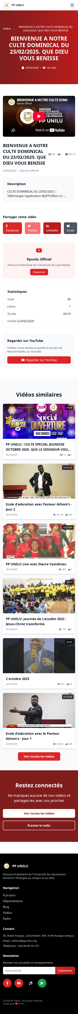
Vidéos (7, 28)
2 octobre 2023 (17, 678)
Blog (6, 907)
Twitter (33, 230)
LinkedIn (52, 230)
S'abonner (39, 272)
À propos (9, 895)
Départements (13, 901)
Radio (7, 919)
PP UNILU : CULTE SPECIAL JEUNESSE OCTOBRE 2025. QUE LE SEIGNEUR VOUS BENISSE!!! (38, 449)
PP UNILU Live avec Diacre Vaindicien (36, 564)
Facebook (12, 230)
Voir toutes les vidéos (39, 756)
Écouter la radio (39, 825)
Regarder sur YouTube (41, 360)
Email (70, 230)
